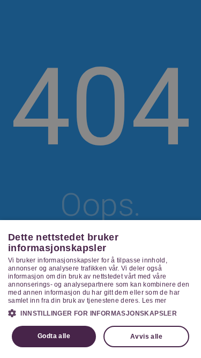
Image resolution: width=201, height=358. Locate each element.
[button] (100, 312)
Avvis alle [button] (146, 336)
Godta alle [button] (54, 336)
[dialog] (100, 289)
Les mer (154, 300)
